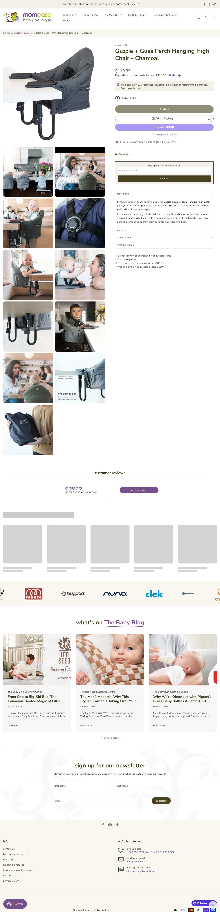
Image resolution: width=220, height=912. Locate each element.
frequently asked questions (18, 870)
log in (136, 88)
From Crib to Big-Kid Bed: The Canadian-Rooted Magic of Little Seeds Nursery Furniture (34, 699)
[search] (199, 17)
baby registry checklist (15, 854)
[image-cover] (80, 171)
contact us (8, 848)
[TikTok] (214, 4)
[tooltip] (209, 118)
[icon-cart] (213, 17)
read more (13, 725)
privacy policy (11, 881)
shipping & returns (13, 864)
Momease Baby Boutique (97, 910)
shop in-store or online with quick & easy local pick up (103, 4)
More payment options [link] (164, 134)
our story (8, 859)
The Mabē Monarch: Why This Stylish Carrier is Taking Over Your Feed (108, 699)
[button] (164, 109)
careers (7, 875)
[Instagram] (209, 4)
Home (6, 32)
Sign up (125, 88)
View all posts (109, 737)
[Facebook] (204, 4)
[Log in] (206, 17)
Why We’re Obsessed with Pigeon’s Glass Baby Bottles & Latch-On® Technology (182, 699)
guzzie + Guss (21, 32)
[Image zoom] (54, 94)
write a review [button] (139, 490)
